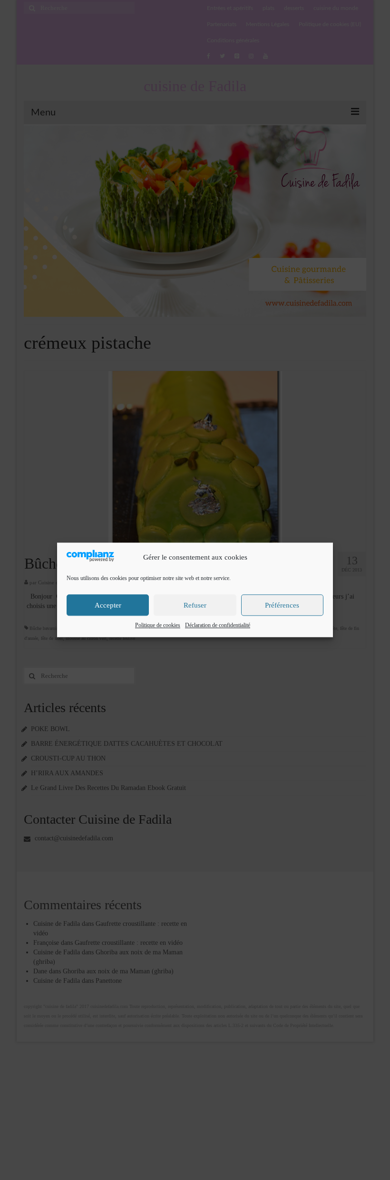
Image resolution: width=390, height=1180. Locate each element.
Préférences (282, 605)
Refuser (195, 605)
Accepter (108, 605)
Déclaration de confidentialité (217, 625)
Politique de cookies (157, 625)
